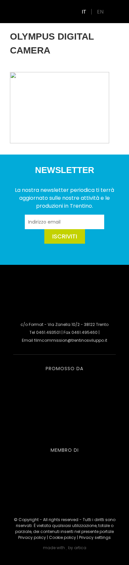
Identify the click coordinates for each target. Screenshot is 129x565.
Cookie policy (62, 537)
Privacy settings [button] (95, 537)
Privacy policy (32, 537)
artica (80, 547)
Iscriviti (64, 236)
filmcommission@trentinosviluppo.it (70, 340)
